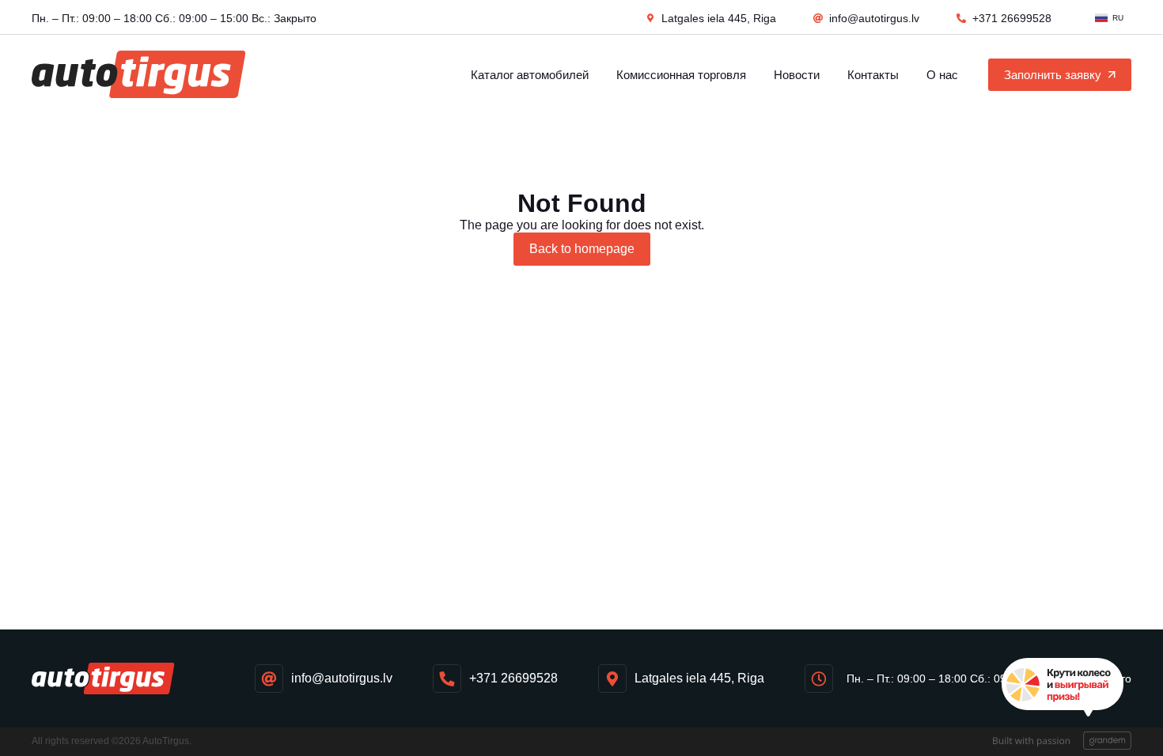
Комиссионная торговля (681, 74)
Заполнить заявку (1052, 74)
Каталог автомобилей (530, 74)
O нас (942, 74)
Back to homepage (582, 248)
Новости (797, 74)
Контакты (873, 74)
